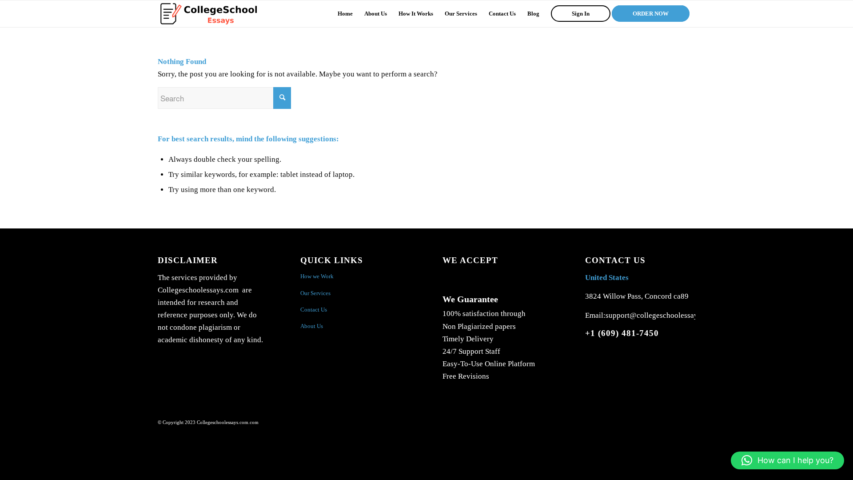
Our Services (315, 293)
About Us (311, 326)
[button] (787, 460)
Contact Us (313, 309)
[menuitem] (345, 13)
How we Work (317, 276)
